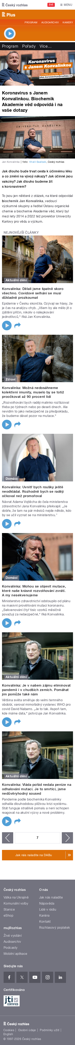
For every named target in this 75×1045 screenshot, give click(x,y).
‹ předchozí (7, 837)
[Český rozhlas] (15, 5)
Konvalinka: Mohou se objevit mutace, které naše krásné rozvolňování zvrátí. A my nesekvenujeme (34, 590)
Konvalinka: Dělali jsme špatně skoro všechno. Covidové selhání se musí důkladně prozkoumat (32, 293)
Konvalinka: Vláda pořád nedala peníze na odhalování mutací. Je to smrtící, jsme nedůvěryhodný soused (36, 789)
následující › (67, 837)
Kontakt (45, 921)
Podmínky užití (49, 1030)
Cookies (8, 1030)
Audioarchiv (50, 22)
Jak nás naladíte (51, 897)
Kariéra (44, 915)
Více (46, 46)
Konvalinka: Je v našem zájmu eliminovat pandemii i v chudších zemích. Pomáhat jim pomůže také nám (36, 689)
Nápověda (46, 903)
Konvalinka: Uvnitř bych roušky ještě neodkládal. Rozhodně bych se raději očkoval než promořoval (33, 491)
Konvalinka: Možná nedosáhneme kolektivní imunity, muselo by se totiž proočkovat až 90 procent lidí (33, 392)
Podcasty (11, 948)
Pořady (29, 46)
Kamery (68, 22)
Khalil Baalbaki (37, 162)
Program (31, 22)
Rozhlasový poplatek (54, 927)
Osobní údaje (27, 1030)
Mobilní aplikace (15, 954)
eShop (8, 915)
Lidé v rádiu (47, 909)
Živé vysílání (13, 936)
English (8, 1034)
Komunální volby (16, 903)
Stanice (9, 909)
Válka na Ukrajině (16, 897)
